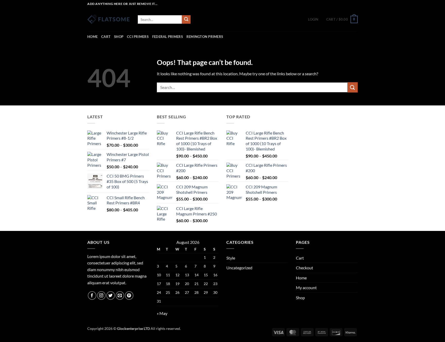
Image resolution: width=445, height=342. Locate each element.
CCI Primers (138, 37)
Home (92, 37)
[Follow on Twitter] (110, 295)
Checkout (304, 267)
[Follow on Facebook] (92, 295)
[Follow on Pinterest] (129, 295)
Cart (105, 37)
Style (230, 257)
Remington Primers (204, 37)
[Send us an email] (120, 295)
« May (162, 313)
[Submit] (186, 19)
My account (306, 287)
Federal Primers (167, 37)
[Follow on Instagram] (101, 295)
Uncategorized (239, 267)
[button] (313, 19)
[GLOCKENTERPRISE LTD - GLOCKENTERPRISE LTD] (108, 19)
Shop (118, 37)
